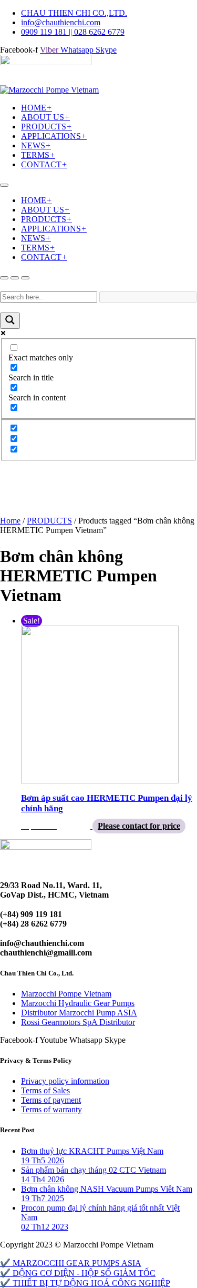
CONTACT (44, 164)
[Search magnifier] (10, 321)
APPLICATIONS (54, 136)
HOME (36, 107)
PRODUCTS (46, 126)
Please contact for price (139, 825)
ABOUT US (45, 117)
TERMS (38, 154)
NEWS (36, 145)
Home (10, 520)
